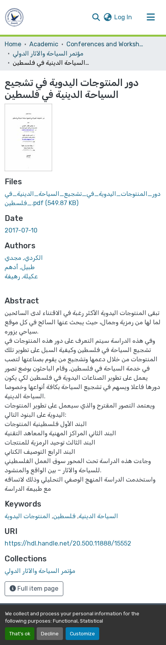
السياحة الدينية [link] (98, 516)
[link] (83, 198)
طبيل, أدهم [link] (20, 267)
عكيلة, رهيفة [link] (21, 276)
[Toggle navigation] (150, 17)
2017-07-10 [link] (21, 230)
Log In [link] (123, 17)
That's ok (19, 634)
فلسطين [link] (64, 516)
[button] (14, 17)
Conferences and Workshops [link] (105, 44)
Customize (82, 634)
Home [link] (13, 44)
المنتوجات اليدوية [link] (27, 516)
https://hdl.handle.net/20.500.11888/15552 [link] (68, 543)
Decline (50, 634)
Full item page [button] (37, 588)
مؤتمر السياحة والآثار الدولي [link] (48, 53)
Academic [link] (43, 44)
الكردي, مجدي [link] (24, 257)
